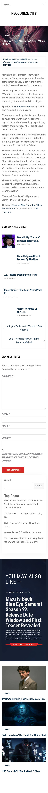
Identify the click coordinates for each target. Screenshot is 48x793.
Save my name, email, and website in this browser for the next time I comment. (22, 457)
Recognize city (24, 13)
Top (29, 592)
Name (6, 414)
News (26, 36)
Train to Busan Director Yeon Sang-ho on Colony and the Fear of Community (24, 540)
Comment (8, 376)
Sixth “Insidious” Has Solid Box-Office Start (22, 525)
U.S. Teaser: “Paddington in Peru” (21, 274)
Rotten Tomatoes (22, 106)
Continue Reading (23, 644)
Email (6, 426)
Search (7, 480)
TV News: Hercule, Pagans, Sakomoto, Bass (23, 515)
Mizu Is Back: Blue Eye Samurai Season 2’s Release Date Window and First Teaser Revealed (23, 504)
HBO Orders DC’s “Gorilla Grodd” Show (22, 532)
